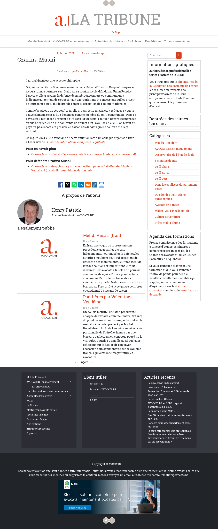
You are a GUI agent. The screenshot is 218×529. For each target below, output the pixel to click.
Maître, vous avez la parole (172, 211)
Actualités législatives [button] (109, 41)
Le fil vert (161, 178)
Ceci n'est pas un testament (163, 383)
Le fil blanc (135, 41)
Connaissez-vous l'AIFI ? (161, 411)
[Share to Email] (88, 185)
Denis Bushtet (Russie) (160, 399)
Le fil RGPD (162, 173)
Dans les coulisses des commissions (47, 391)
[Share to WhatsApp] (74, 185)
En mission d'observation (162, 387)
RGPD (30, 400)
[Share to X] (67, 185)
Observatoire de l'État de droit (174, 155)
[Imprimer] (101, 185)
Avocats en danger (93, 53)
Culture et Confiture (168, 217)
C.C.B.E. (94, 395)
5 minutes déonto (166, 161)
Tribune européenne (177, 41)
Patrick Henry (83, 71)
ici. (179, 259)
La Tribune (115, 19)
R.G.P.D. (93, 400)
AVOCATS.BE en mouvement (173, 149)
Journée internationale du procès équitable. (77, 142)
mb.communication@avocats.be (167, 475)
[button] (94, 185)
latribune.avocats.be (177, 471)
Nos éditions (153, 41)
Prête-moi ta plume (167, 223)
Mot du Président (39, 41)
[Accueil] (62, 21)
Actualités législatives (39, 396)
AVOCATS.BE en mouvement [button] (71, 41)
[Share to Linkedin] (81, 185)
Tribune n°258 (66, 53)
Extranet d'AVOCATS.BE (103, 389)
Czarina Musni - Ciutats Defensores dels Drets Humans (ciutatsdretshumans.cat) (83, 154)
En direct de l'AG (41, 386)
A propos (32, 433)
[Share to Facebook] (60, 185)
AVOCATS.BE (97, 384)
